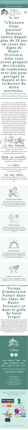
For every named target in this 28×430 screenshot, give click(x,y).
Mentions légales (11, 396)
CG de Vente (18, 396)
